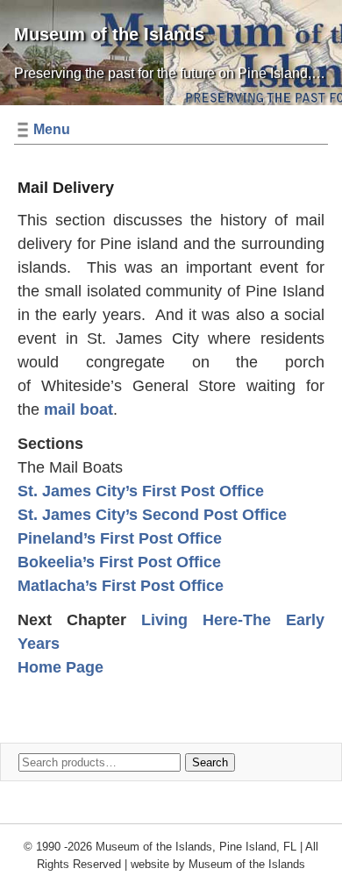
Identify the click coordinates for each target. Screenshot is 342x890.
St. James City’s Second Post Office (152, 514)
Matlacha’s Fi (67, 586)
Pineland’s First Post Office (120, 538)
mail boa (76, 409)
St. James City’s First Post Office (141, 491)
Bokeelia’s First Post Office (119, 562)
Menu (51, 129)
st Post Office (173, 586)
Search (210, 762)
